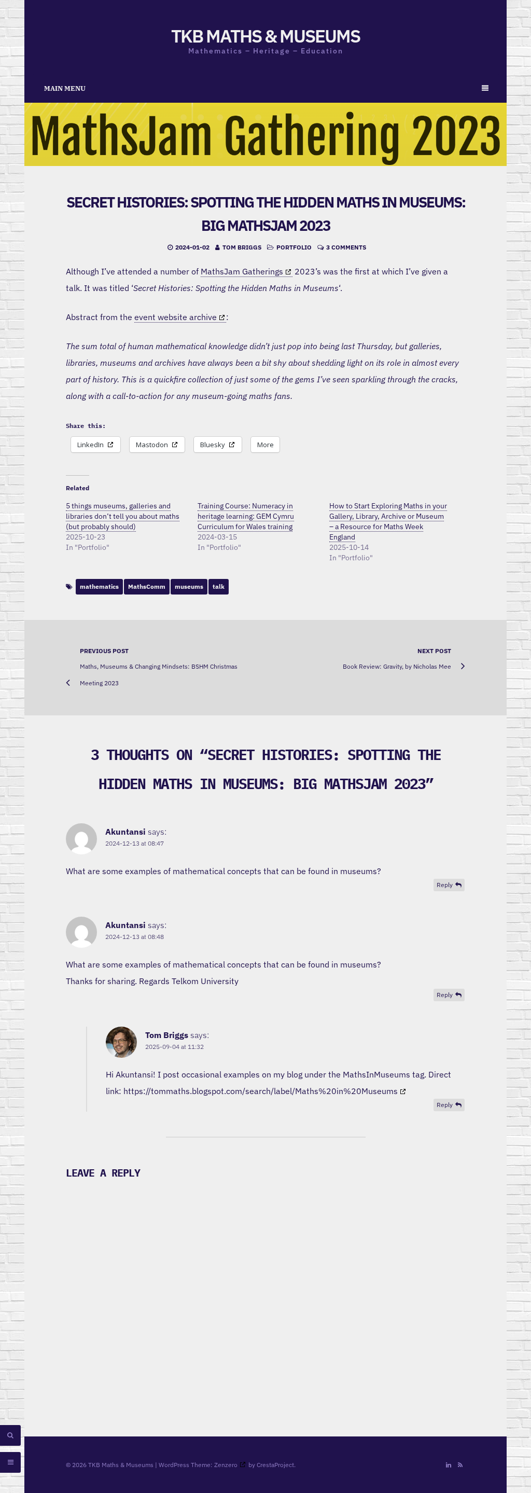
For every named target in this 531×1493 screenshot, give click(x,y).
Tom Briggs (241, 247)
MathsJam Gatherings (242, 271)
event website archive (175, 317)
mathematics (99, 586)
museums (189, 586)
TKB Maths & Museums (265, 36)
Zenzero (225, 1465)
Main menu (65, 88)
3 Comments (346, 247)
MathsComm (146, 586)
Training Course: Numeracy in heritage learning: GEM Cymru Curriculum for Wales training (246, 516)
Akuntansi (125, 831)
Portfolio (294, 247)
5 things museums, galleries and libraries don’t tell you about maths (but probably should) (122, 516)
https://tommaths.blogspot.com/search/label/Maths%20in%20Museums (260, 1091)
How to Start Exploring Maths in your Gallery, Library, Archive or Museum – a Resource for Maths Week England (388, 521)
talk (219, 586)
